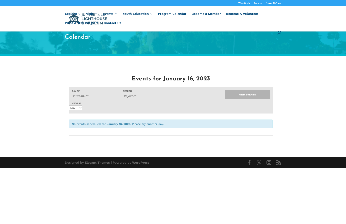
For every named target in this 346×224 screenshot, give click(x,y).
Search (127, 91)
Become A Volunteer (242, 14)
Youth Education (136, 14)
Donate (257, 3)
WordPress (141, 162)
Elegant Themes (97, 162)
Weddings (244, 3)
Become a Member (206, 14)
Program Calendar (172, 14)
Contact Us (112, 23)
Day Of (76, 91)
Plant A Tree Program (82, 23)
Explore (71, 14)
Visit (90, 14)
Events (108, 14)
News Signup (273, 3)
